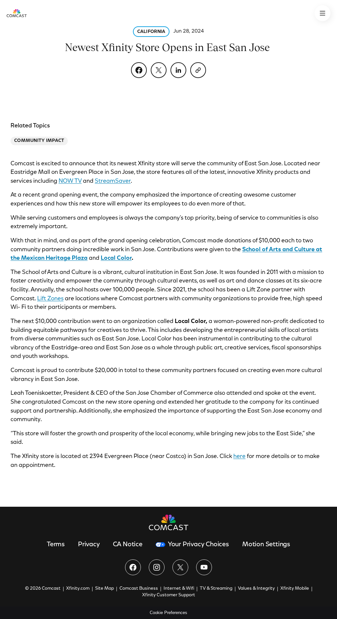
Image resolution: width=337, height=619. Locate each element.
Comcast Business (138, 588)
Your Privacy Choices (198, 544)
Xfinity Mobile (294, 588)
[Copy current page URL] (198, 70)
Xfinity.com (78, 588)
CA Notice (128, 544)
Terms (56, 544)
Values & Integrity (256, 588)
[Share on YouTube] (204, 567)
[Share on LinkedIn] (178, 70)
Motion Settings (266, 544)
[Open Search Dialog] (322, 13)
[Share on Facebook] (139, 70)
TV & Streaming (216, 588)
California (151, 32)
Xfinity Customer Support (168, 595)
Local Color (116, 258)
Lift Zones (50, 299)
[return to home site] (17, 13)
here (239, 457)
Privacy (89, 544)
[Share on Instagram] (157, 567)
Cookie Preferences (168, 612)
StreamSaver (113, 181)
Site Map (104, 588)
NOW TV (70, 181)
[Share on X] (159, 70)
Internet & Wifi (179, 588)
